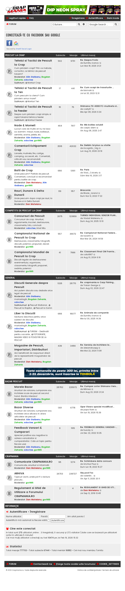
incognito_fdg (90, 148)
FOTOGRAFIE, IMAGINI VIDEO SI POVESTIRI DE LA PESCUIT (30, 337)
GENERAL (10, 277)
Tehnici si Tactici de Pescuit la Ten (33, 90)
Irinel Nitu (41, 228)
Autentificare (18, 511)
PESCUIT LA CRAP (15, 55)
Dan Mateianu (34, 182)
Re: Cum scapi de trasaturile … (97, 87)
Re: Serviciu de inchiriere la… (95, 344)
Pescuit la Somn (44, 308)
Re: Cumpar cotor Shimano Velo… (99, 386)
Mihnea (87, 389)
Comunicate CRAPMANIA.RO (33, 462)
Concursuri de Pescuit (29, 216)
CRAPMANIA (11, 456)
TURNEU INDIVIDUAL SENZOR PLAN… (98, 215)
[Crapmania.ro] (16, 9)
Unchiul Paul (89, 464)
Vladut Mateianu (91, 218)
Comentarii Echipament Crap (30, 148)
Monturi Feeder (35, 120)
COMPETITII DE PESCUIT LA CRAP (23, 210)
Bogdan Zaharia (37, 299)
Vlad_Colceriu (90, 172)
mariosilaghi (20, 299)
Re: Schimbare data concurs (96, 461)
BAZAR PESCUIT (13, 381)
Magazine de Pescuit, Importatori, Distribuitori (31, 347)
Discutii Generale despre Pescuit (31, 285)
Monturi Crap (34, 82)
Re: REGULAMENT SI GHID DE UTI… (97, 487)
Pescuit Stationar (39, 305)
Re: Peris (84, 169)
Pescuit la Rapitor (23, 308)
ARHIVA (19, 473)
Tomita (99, 550)
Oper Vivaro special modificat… (97, 406)
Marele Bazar (23, 387)
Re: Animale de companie (94, 312)
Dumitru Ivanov (91, 63)
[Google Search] (115, 24)
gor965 (38, 140)
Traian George (90, 285)
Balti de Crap (23, 170)
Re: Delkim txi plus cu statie (95, 145)
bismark (87, 90)
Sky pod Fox (86, 472)
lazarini (87, 235)
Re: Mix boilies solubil (91, 124)
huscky (87, 430)
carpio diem (89, 127)
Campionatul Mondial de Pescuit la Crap (31, 254)
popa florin (88, 409)
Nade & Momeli (24, 125)
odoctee (28, 79)
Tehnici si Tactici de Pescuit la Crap (33, 63)
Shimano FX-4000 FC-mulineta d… (99, 106)
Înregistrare (37, 511)
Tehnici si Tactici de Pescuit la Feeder (33, 109)
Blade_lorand (90, 193)
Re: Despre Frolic (89, 60)
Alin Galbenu (33, 76)
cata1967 (88, 254)
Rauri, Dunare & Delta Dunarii (29, 193)
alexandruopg (90, 347)
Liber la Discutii (24, 313)
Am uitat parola (75, 516)
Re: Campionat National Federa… (98, 232)
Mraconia (85, 190)
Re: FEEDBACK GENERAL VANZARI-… (98, 427)
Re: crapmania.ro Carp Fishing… (97, 282)
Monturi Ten (33, 101)
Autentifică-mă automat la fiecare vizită (27, 520)
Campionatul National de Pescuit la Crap (32, 235)
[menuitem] (30, 18)
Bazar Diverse (23, 407)
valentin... (88, 475)
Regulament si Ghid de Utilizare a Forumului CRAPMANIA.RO (30, 492)
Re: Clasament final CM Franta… (98, 251)
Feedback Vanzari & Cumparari (28, 430)
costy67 (87, 109)
